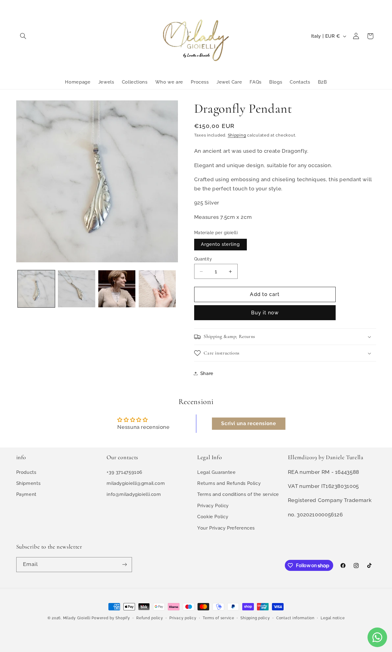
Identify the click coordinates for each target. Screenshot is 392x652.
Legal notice (333, 618)
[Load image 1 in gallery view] (36, 288)
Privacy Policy (213, 505)
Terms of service (218, 618)
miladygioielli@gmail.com (136, 483)
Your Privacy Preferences (226, 527)
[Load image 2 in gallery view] (76, 288)
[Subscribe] (124, 564)
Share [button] (206, 373)
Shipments (28, 483)
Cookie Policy (212, 516)
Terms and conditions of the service (238, 494)
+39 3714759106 (124, 472)
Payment (26, 494)
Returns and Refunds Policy (229, 483)
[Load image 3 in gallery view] (116, 288)
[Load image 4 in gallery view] (157, 288)
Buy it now (265, 313)
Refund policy (149, 618)
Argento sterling (220, 244)
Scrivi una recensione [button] (248, 423)
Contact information (295, 618)
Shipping (237, 135)
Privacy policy (182, 618)
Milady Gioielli (77, 618)
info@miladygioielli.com (134, 494)
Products (26, 472)
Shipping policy (255, 618)
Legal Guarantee (216, 472)
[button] (23, 36)
